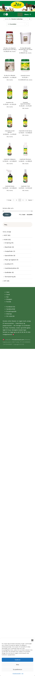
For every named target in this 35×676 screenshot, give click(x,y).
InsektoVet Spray (9, 186)
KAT (5, 281)
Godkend (17, 659)
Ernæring (8, 243)
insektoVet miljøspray (9, 159)
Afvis (17, 664)
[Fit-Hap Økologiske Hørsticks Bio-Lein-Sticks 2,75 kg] (25, 32)
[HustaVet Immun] (25, 59)
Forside (8, 301)
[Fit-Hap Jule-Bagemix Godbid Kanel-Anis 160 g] (10, 32)
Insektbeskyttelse (11, 268)
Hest (7, 292)
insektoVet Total (25, 186)
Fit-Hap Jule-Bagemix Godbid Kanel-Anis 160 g (9, 48)
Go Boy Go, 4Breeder (9, 75)
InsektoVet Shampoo (25, 159)
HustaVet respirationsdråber (25, 103)
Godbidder (8, 272)
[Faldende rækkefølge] (29, 19)
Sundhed (8, 264)
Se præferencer (17, 669)
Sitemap (9, 314)
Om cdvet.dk (10, 316)
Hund (8, 294)
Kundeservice (10, 306)
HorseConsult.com (18, 339)
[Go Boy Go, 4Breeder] (10, 59)
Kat (7, 297)
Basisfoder (8, 247)
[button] (32, 640)
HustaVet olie (9, 102)
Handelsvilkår (10, 309)
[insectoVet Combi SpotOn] (10, 115)
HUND (6, 239)
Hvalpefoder (9, 251)
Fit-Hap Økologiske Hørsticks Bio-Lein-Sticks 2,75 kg (25, 49)
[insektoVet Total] (25, 170)
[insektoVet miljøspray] (10, 143)
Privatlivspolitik (17, 673)
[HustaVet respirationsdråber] (25, 86)
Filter (7, 214)
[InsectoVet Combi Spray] (25, 115)
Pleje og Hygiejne (10, 260)
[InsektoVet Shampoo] (25, 143)
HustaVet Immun (25, 75)
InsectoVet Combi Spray (25, 131)
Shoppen (9, 299)
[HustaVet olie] (10, 86)
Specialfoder (9, 255)
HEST (5, 235)
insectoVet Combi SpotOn (9, 131)
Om (22, 673)
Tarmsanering (9, 276)
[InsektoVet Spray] (10, 170)
